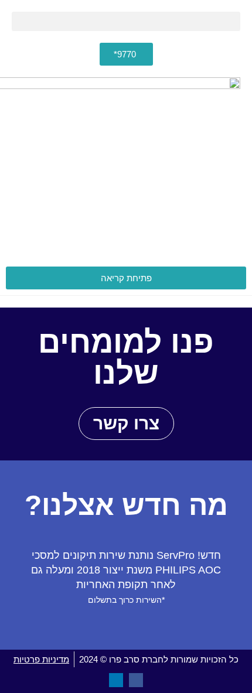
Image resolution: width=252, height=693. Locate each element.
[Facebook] (136, 680)
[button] (126, 21)
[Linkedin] (116, 680)
